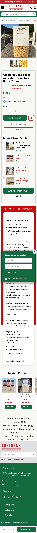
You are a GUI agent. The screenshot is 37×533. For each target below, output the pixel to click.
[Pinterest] (21, 496)
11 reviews (27, 85)
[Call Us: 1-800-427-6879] (31, 7)
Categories (10, 510)
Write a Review (17, 88)
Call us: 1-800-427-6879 (13, 481)
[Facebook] (4, 496)
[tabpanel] (14, 63)
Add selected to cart (18, 191)
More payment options (18, 124)
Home (3, 21)
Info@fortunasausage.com (13, 485)
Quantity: (6, 106)
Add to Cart (15, 118)
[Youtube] (9, 496)
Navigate (9, 504)
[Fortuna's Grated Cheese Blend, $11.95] (25, 385)
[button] (34, 251)
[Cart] (35, 7)
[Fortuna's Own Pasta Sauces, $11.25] (9, 385)
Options (19, 164)
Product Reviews (25, 209)
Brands (8, 515)
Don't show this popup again (17, 278)
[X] (13, 496)
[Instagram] (17, 496)
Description (9, 209)
